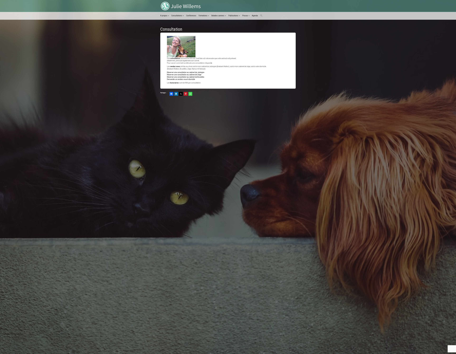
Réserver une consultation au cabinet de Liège (184, 75)
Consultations (177, 15)
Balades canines (218, 15)
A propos (164, 15)
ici (211, 63)
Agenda (255, 15)
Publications (233, 15)
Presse (245, 15)
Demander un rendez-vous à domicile (181, 79)
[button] (261, 16)
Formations (203, 15)
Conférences (191, 15)
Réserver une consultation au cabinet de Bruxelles (185, 77)
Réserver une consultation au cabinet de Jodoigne (185, 72)
